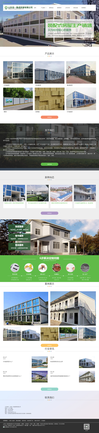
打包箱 (31, 423)
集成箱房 (18, 423)
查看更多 (49, 117)
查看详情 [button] (49, 164)
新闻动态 (51, 7)
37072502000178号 (10, 427)
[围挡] (68, 334)
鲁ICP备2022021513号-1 (40, 425)
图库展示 (59, 7)
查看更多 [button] (49, 213)
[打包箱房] (31, 334)
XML (30, 425)
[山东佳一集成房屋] (49, 23)
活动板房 (27, 423)
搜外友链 (24, 420)
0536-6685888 (61, 423)
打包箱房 (43, 420)
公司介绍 (67, 7)
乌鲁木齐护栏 (37, 420)
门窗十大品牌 (12, 420)
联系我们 (84, 7)
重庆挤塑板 (18, 420)
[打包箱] (12, 334)
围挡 (34, 423)
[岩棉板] (49, 334)
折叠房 (22, 423)
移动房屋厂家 (30, 420)
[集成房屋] (26, 309)
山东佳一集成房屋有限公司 (18, 425)
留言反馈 (75, 7)
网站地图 (26, 425)
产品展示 (43, 7)
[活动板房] (73, 308)
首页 (35, 7)
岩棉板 (37, 423)
